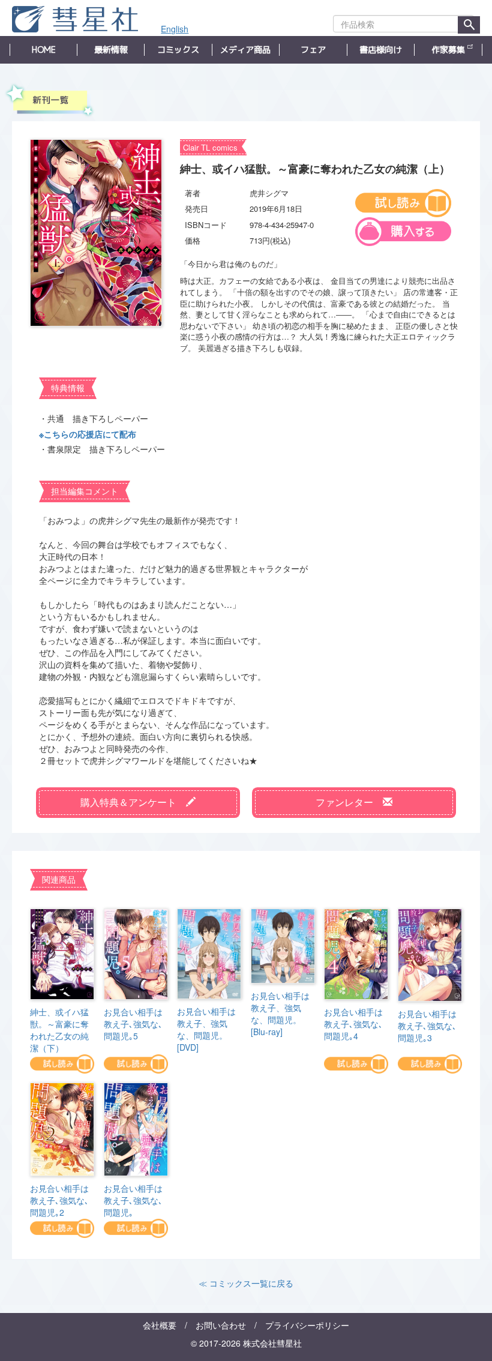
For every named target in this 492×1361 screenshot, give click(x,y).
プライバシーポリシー (307, 1325)
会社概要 (159, 1325)
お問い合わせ (221, 1325)
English (174, 29)
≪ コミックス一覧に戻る (246, 1283)
